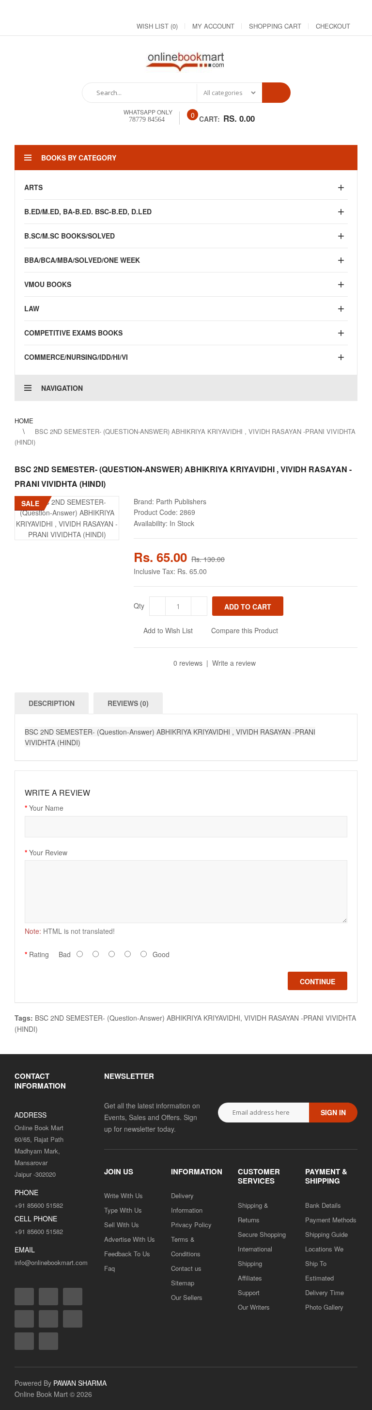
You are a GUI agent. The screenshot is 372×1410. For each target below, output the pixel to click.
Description (52, 703)
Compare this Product (244, 630)
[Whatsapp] (48, 1341)
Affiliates (250, 1277)
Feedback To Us (127, 1253)
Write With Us (123, 1195)
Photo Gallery (324, 1307)
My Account (213, 26)
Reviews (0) (128, 703)
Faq (109, 1268)
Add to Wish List (168, 630)
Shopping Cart (275, 26)
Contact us (186, 1268)
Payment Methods (330, 1219)
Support (249, 1292)
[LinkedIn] (280, 10)
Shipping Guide (326, 1234)
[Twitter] (262, 10)
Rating (39, 954)
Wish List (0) (157, 26)
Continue (317, 981)
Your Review (48, 852)
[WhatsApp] (349, 10)
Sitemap (182, 1282)
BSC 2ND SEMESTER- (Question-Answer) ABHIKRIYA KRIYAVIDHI (137, 1018)
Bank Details (323, 1205)
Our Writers (254, 1307)
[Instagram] (245, 10)
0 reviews (187, 663)
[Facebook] (227, 10)
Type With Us (123, 1210)
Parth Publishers (181, 501)
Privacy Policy (191, 1224)
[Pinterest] (332, 10)
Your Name (46, 808)
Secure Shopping (262, 1234)
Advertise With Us (129, 1239)
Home (24, 420)
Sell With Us (121, 1224)
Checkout (333, 26)
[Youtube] (315, 10)
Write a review (234, 663)
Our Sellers (186, 1297)
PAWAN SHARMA (80, 1383)
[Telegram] (297, 10)
